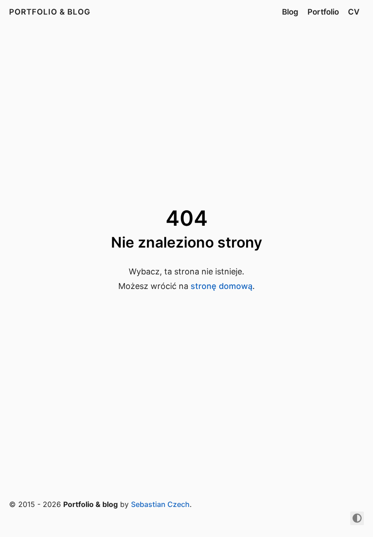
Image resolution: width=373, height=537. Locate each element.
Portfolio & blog (50, 11)
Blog (290, 11)
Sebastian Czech (160, 504)
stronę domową (221, 286)
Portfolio (323, 11)
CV (353, 11)
